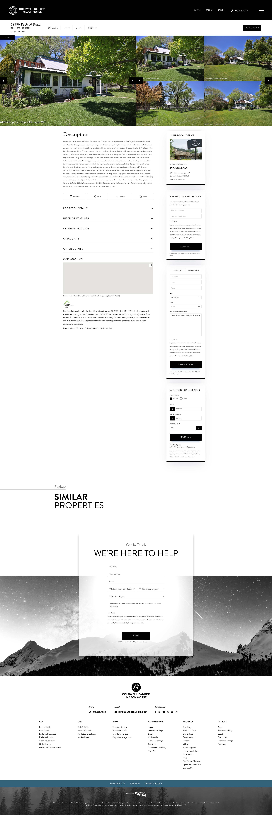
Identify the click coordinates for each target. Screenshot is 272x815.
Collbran (88, 328)
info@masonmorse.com (132, 712)
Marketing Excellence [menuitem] (87, 733)
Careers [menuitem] (186, 740)
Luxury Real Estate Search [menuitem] (50, 747)
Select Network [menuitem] (189, 737)
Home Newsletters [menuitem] (190, 750)
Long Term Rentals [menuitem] (120, 733)
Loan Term (174, 395)
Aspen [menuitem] (150, 727)
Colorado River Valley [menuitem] (157, 747)
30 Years (175, 398)
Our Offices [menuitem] (188, 733)
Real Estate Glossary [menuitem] (191, 761)
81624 (94, 328)
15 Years (184, 398)
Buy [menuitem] (196, 10)
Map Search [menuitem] (44, 730)
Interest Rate (175, 424)
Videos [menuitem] (185, 744)
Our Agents (181, 179)
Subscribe (186, 246)
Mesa (81, 328)
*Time (171, 302)
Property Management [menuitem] (122, 737)
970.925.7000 (241, 10)
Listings (71, 328)
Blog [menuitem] (185, 757)
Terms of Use (117, 783)
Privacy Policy (189, 238)
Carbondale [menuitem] (153, 737)
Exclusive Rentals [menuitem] (120, 727)
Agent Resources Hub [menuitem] (192, 764)
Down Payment (175, 414)
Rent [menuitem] (220, 10)
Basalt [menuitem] (150, 733)
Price (172, 405)
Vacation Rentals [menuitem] (119, 730)
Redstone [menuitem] (152, 744)
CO (77, 328)
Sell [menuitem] (208, 10)
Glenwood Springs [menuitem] (155, 740)
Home (65, 328)
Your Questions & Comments (178, 311)
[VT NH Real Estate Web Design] (136, 794)
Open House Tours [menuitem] (47, 740)
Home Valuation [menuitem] (84, 730)
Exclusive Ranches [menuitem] (46, 737)
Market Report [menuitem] (84, 737)
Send (136, 635)
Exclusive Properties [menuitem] (47, 733)
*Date (171, 293)
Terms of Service (173, 373)
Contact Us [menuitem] (187, 767)
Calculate (186, 437)
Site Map (135, 783)
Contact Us (173, 179)
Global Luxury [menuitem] (45, 744)
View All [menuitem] (151, 750)
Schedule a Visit (193, 270)
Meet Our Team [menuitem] (189, 730)
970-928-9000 (179, 168)
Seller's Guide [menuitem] (83, 727)
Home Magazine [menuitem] (189, 747)
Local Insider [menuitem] (188, 754)
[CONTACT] (252, 28)
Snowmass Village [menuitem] (155, 730)
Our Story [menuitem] (187, 727)
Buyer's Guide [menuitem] (45, 727)
